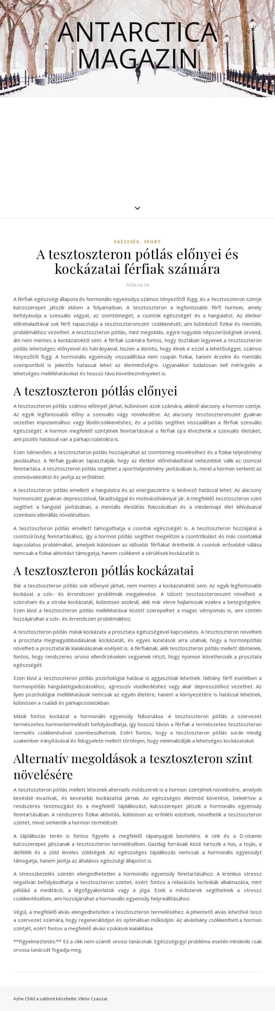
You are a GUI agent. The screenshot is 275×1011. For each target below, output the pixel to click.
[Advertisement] (137, 147)
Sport (152, 242)
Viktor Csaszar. (93, 999)
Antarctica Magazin (137, 44)
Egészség (127, 242)
